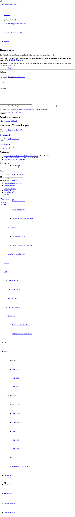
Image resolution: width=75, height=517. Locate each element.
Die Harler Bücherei (14, 307)
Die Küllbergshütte (14, 289)
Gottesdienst (5, 135)
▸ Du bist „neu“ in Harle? (8, 121)
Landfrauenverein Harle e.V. (16, 254)
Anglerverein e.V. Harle (15, 112)
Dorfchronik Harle (13, 280)
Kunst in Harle (12, 298)
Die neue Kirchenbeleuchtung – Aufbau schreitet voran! (21, 156)
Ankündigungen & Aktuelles (17, 24)
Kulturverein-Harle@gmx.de (13, 60)
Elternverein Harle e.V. (15, 130)
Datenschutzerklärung (25, 109)
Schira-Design (13, 180)
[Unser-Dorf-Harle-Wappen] (10, 4)
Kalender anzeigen (6, 148)
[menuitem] (41, 201)
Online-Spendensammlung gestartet (15, 157)
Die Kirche (11, 316)
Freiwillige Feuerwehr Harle (12, 159)
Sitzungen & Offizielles (15, 32)
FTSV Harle (12, 227)
